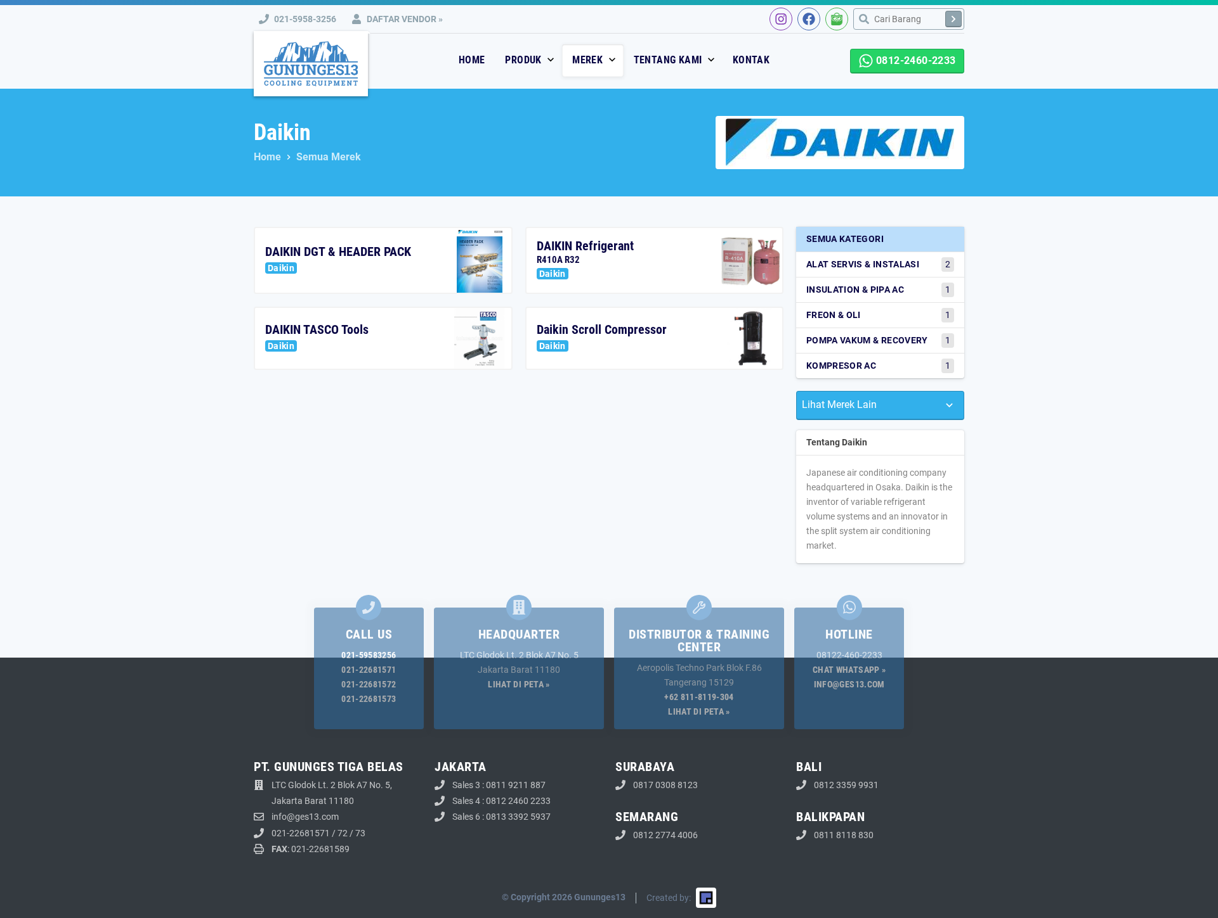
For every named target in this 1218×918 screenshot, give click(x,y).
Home (472, 60)
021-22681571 (368, 670)
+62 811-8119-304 (699, 697)
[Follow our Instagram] (780, 19)
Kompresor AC (878, 365)
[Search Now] (953, 19)
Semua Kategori (845, 239)
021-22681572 (368, 684)
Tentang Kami (669, 60)
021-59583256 (368, 655)
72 (342, 833)
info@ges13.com (849, 684)
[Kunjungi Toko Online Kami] (836, 19)
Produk (524, 60)
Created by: (668, 898)
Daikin (281, 268)
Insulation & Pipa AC (878, 289)
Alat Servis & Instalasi (878, 264)
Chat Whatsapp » (849, 670)
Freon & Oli (878, 315)
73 (360, 833)
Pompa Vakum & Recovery (878, 340)
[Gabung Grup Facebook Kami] (808, 19)
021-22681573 (368, 699)
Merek (588, 60)
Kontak (751, 60)
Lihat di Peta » (518, 684)
